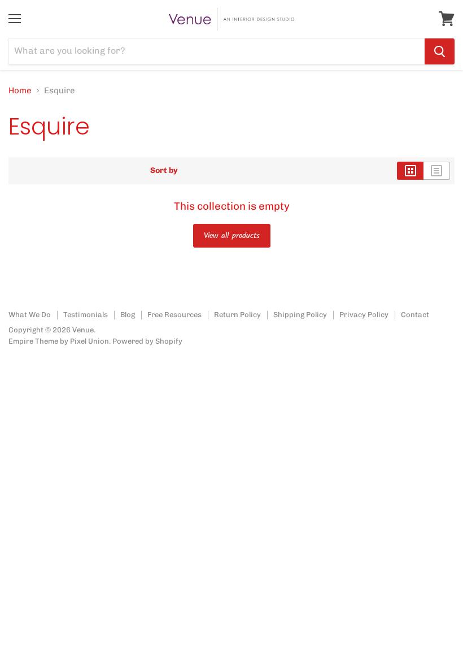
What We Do (29, 314)
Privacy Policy (363, 314)
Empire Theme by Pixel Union (58, 341)
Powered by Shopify (147, 341)
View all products (232, 235)
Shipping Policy (300, 314)
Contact (415, 314)
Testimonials (85, 314)
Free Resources (174, 314)
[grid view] (410, 171)
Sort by (164, 170)
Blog (127, 314)
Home (20, 91)
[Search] (440, 51)
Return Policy (237, 314)
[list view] (436, 171)
